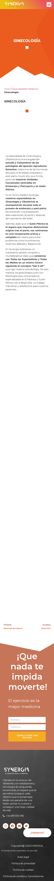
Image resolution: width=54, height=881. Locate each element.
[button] (49, 4)
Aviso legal (23, 857)
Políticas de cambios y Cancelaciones (23, 876)
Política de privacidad (23, 863)
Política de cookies (23, 870)
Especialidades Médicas (24, 89)
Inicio (7, 89)
